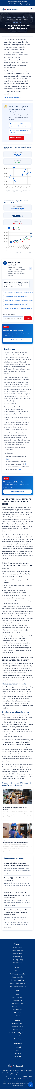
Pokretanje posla (17, 950)
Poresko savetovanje (17, 1036)
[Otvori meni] (31, 9)
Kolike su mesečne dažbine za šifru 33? (16, 296)
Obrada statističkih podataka (17, 1033)
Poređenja (17, 1056)
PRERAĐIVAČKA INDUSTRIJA (25, 17)
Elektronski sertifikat (17, 980)
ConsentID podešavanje (17, 983)
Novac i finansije (17, 957)
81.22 (7, 459)
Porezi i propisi (17, 947)
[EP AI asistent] (30, 1084)
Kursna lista (17, 1012)
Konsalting (17, 1039)
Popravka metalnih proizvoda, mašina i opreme (18, 125)
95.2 (19, 469)
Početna (4, 17)
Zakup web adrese (17, 1027)
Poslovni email (17, 1030)
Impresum (25, 1078)
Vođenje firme (17, 954)
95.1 (25, 464)
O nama (6, 4)
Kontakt (11, 4)
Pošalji (28, 318)
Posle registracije (17, 977)
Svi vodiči (17, 971)
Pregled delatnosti (17, 1003)
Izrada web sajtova (17, 1024)
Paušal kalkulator (17, 997)
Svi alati (17, 994)
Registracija (27, 4)
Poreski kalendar (18, 1009)
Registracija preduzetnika (17, 974)
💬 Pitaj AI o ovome (16, 138)
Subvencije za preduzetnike (18, 986)
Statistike (17, 1015)
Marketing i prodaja (17, 960)
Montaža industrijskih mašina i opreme (19, 131)
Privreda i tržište (17, 963)
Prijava (21, 4)
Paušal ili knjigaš (17, 1000)
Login (17, 1050)
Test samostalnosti (17, 1006)
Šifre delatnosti (11, 17)
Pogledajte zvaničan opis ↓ (12, 97)
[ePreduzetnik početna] (10, 9)
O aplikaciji (17, 1047)
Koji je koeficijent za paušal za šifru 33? (16, 304)
